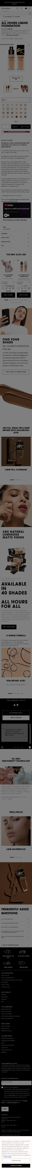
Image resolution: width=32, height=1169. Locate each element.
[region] (16, 1152)
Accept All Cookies (16, 1165)
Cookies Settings (16, 1160)
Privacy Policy (8, 1156)
